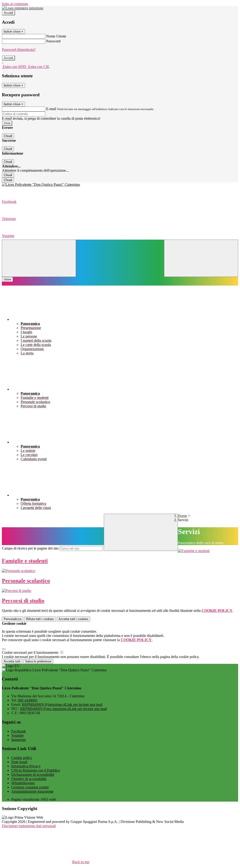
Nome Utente (56, 36)
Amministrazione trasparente (32, 791)
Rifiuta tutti (40, 619)
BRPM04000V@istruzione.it (62, 704)
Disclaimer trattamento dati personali (29, 826)
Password (53, 41)
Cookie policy (21, 758)
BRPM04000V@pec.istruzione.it (63, 709)
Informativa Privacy (26, 766)
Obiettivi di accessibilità (28, 779)
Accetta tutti (73, 619)
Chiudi (8, 136)
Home (182, 516)
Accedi (8, 13)
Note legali (19, 762)
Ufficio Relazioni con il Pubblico (35, 770)
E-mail (51, 109)
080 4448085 (28, 700)
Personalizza (12, 619)
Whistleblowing (23, 783)
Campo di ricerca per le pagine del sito (30, 548)
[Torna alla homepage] (120, 184)
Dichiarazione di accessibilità (32, 775)
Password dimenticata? (19, 50)
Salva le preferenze (38, 661)
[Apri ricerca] (201, 258)
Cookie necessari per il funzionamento (30, 652)
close (7, 279)
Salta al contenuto (15, 4)
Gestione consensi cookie (30, 787)
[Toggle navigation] (39, 258)
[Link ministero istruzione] (22, 8)
